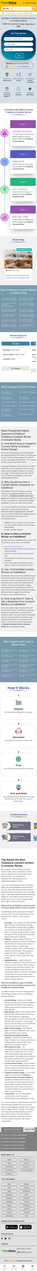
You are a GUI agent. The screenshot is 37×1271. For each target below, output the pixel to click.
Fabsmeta (11, 1261)
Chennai (9, 1212)
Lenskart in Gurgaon (28, 409)
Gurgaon (26, 1188)
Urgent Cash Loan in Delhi (10, 665)
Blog (9, 1163)
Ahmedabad (9, 1216)
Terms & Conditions (26, 1170)
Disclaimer (9, 1174)
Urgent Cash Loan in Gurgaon (28, 670)
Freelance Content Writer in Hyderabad (10, 325)
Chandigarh (9, 1202)
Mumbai (26, 1184)
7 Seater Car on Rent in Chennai (13, 1145)
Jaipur (9, 1191)
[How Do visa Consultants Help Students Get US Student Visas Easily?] (18, 259)
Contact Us (26, 1167)
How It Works (9, 1167)
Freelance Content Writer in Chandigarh (28, 304)
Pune (9, 1188)
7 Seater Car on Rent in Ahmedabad (14, 1135)
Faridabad (27, 1198)
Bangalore (9, 1195)
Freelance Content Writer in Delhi (10, 315)
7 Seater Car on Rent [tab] (12, 1129)
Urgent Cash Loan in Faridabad (28, 665)
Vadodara (26, 1209)
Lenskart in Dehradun (28, 402)
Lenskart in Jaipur (27, 414)
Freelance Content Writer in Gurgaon (27, 320)
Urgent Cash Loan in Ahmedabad (10, 650)
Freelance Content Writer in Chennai (10, 310)
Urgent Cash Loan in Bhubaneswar (10, 655)
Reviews (26, 1163)
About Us (26, 1160)
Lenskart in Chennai (10, 402)
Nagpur (9, 1205)
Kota (26, 1216)
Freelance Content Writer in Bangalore (27, 299)
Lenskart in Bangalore (28, 392)
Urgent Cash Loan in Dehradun (28, 660)
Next (35, 358)
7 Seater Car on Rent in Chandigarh (14, 1142)
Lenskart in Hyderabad (7, 415)
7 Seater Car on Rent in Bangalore (14, 1138)
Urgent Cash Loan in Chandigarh (28, 655)
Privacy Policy (9, 1170)
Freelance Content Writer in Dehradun (27, 310)
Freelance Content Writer (24, 13)
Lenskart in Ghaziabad (7, 410)
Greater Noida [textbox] (10, 44)
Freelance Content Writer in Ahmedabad (11, 299)
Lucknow (26, 1202)
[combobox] (18, 39)
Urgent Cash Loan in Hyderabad (10, 675)
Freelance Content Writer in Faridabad (27, 315)
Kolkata (9, 1209)
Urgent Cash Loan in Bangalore (28, 650)
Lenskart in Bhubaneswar (8, 397)
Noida (26, 1195)
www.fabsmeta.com (16, 546)
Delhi (7, 9)
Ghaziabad (9, 1198)
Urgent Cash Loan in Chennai (10, 660)
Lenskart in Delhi (9, 405)
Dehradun (26, 1212)
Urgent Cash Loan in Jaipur (28, 675)
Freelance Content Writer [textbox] (14, 39)
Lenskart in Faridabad (28, 405)
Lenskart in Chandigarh (25, 397)
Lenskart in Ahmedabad (8, 393)
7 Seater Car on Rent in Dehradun (14, 1148)
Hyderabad (26, 1205)
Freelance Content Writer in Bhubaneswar (10, 305)
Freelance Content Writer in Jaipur (27, 325)
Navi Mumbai (26, 1191)
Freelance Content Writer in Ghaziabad (10, 320)
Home (9, 1160)
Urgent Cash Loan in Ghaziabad (10, 670)
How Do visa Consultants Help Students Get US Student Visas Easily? (17, 276)
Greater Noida (10, 13)
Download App (30, 3)
